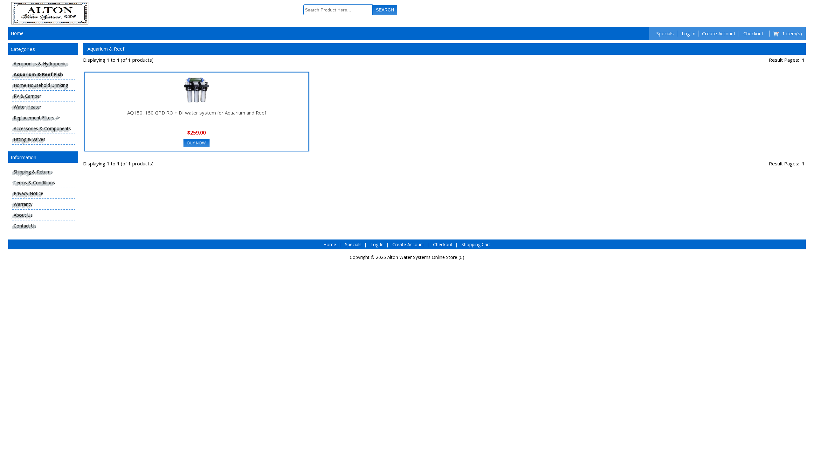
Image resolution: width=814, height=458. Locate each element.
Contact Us (25, 226)
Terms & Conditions (34, 182)
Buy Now (196, 143)
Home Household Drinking (41, 85)
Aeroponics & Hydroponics (41, 63)
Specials (665, 33)
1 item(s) (792, 33)
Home (17, 33)
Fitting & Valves (29, 139)
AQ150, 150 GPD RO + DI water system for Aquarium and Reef (196, 112)
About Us (23, 215)
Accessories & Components (42, 128)
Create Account (718, 33)
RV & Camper (27, 96)
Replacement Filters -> (37, 117)
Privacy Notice (28, 193)
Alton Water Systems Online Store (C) (425, 257)
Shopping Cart (475, 244)
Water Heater (27, 107)
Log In (688, 33)
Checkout (753, 33)
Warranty (23, 204)
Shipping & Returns (33, 172)
